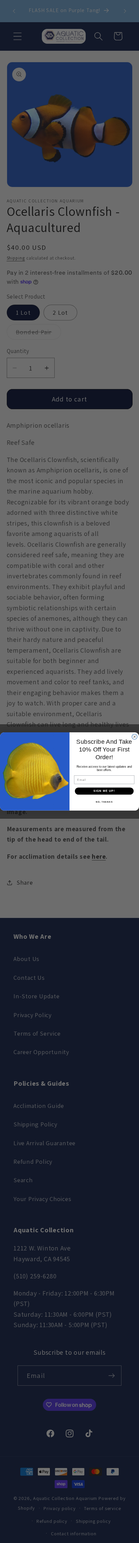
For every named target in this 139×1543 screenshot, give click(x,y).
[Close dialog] (134, 736)
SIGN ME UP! (104, 791)
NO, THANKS (104, 802)
